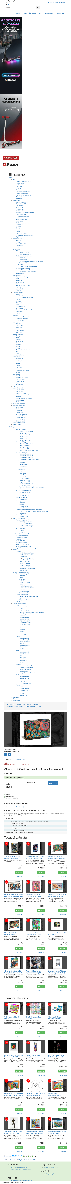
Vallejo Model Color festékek (27, 568)
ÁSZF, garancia (15, 1167)
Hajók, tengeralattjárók (25, 614)
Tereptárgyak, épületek (25, 522)
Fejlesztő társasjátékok (22, 216)
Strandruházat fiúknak (22, 377)
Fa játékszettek (20, 320)
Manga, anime (20, 390)
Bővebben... (20, 876)
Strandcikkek (16, 374)
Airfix (17, 674)
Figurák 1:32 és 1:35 (25, 492)
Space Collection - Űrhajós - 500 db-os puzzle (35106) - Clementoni (35, 857)
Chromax (18, 664)
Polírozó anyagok (24, 591)
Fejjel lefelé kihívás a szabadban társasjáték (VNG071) (55, 1018)
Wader (18, 353)
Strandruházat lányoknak (23, 376)
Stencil (18, 601)
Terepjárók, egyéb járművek (23, 195)
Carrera (18, 343)
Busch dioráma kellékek (25, 523)
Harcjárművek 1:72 (24, 436)
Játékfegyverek (20, 273)
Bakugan (18, 284)
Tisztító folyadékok (24, 593)
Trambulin (18, 299)
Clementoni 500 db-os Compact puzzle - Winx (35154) (33, 895)
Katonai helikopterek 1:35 (26, 454)
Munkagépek (19, 185)
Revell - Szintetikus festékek (27, 553)
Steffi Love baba (20, 409)
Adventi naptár (23, 508)
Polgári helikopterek (24, 485)
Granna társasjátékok (22, 202)
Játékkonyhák (23, 259)
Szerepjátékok (16, 249)
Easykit (21, 633)
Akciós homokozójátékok (26, 297)
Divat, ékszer (19, 264)
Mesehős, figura (17, 275)
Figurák (21, 626)
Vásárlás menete (26, 1169)
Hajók (17, 461)
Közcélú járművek (21, 183)
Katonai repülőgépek (21, 442)
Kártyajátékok (19, 209)
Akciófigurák (19, 391)
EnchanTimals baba (21, 414)
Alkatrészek (19, 198)
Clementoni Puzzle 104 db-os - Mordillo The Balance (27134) (35, 1094)
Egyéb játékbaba (20, 419)
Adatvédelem (23, 1167)
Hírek (39, 13)
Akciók (24, 13)
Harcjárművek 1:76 (24, 438)
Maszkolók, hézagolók (25, 586)
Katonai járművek (21, 430)
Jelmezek (18, 251)
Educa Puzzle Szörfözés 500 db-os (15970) (57, 933)
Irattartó (18, 364)
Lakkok (21, 584)
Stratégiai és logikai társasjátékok (25, 212)
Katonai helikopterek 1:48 (26, 456)
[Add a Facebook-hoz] (5, 754)
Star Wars (22, 502)
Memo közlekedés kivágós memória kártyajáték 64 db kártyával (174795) (34, 1132)
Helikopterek (19, 242)
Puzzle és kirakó (17, 322)
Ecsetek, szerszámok (22, 595)
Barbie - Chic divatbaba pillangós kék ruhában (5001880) (33, 1056)
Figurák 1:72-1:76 (24, 496)
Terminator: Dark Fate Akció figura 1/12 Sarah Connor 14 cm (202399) (13, 1132)
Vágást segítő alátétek (25, 600)
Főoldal (18, 13)
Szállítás (46, 1167)
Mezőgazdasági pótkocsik (23, 192)
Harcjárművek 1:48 (24, 435)
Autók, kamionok (24, 659)
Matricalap (22, 589)
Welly (17, 337)
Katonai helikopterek (21, 452)
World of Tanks (23, 506)
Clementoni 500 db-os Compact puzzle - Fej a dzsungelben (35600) (33, 933)
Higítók (21, 577)
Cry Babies (19, 410)
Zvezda (18, 636)
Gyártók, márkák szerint (19, 603)
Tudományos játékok (21, 233)
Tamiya (18, 685)
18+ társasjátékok (21, 214)
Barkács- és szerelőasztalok (27, 270)
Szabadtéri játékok (18, 292)
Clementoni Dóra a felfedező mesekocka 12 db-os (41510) (13, 1094)
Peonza (18, 313)
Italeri (17, 650)
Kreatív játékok (17, 218)
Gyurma (18, 231)
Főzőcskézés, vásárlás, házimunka (25, 256)
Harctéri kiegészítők (21, 497)
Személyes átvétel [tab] (20, 759)
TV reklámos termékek (19, 403)
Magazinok (22, 532)
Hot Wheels (19, 344)
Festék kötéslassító (24, 582)
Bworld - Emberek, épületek (23, 181)
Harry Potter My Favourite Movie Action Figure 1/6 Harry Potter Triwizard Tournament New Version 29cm (56, 1056)
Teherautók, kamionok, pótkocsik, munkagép (31, 487)
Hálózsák (18, 287)
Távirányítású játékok (18, 238)
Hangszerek (19, 230)
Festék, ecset (19, 358)
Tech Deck (19, 348)
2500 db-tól (19, 332)
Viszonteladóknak (48, 13)
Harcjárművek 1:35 (24, 433)
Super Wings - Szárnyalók (23, 277)
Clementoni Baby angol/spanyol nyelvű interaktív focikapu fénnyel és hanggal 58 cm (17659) (57, 1094)
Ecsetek (21, 598)
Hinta (17, 304)
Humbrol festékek (24, 567)
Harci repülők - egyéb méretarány (28, 450)
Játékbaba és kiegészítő (19, 405)
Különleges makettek (21, 501)
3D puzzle (18, 324)
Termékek (12, 704)
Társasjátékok (16, 200)
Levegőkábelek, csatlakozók (23, 546)
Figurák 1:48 (22, 494)
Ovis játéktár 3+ (20, 205)
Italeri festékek (23, 570)
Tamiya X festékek (24, 562)
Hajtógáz (18, 539)
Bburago (18, 336)
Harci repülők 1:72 (24, 447)
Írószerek (18, 362)
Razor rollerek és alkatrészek (24, 310)
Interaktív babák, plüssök (23, 285)
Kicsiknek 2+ (19, 207)
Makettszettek (23, 607)
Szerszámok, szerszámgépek (27, 271)
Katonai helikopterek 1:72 (26, 457)
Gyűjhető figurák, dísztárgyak (24, 398)
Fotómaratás (19, 515)
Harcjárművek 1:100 (25, 440)
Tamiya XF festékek (24, 563)
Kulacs (18, 372)
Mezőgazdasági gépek (22, 193)
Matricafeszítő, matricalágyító (27, 588)
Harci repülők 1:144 (24, 449)
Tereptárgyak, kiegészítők (23, 520)
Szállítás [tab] (9, 759)
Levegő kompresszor (22, 537)
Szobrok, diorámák (21, 393)
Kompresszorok (23, 671)
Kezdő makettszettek (25, 683)
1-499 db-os (19, 325)
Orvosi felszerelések (25, 254)
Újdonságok (32, 13)
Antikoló (21, 581)
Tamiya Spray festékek (29, 560)
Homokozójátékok (21, 296)
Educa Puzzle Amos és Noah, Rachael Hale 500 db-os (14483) (57, 895)
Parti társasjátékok (21, 211)
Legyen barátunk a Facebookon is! (22, 1180)
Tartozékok (19, 197)
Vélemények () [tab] (20, 807)
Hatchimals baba (20, 416)
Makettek (11, 426)
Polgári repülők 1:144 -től (26, 483)
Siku (17, 351)
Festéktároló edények (22, 542)
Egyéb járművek (20, 341)
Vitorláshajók (22, 466)
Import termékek (17, 424)
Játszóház (19, 294)
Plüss (17, 278)
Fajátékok (15, 315)
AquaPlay (18, 226)
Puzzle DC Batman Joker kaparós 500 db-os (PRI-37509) (34, 972)
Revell (17, 605)
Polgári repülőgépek (24, 621)
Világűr (21, 489)
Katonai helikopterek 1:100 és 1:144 (29, 459)
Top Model (19, 237)
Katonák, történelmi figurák (23, 490)
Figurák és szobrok (18, 388)
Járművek (18, 240)
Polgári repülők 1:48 (24, 480)
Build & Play (22, 634)
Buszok (21, 471)
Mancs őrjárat (20, 355)
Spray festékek (23, 556)
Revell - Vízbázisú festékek (26, 555)
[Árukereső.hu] (17, 1156)
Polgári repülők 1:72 (24, 482)
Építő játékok (19, 228)
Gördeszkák (19, 311)
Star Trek (22, 504)
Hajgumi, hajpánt (20, 379)
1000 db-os (19, 329)
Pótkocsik (18, 188)
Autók (21, 608)
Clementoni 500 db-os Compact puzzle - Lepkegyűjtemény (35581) (12, 933)
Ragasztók (22, 575)
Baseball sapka (20, 400)
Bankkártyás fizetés (16, 1169)
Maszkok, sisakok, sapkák (23, 395)
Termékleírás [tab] (9, 807)
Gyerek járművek (20, 306)
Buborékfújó (19, 303)
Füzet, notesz (19, 360)
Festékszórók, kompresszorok (21, 534)
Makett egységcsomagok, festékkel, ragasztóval (29, 509)
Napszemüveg (20, 381)
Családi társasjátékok (22, 204)
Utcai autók (22, 473)
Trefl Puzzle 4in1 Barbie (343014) (11, 1018)
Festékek (15, 549)
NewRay (18, 346)
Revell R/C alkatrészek (22, 244)
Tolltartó (18, 365)
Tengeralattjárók (23, 464)
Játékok (11, 178)
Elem (17, 247)
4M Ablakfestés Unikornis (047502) (34, 1018)
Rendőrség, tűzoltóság (25, 252)
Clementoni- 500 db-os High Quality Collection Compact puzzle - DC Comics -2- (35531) (13, 972)
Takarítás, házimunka (25, 263)
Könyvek (21, 530)
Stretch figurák (20, 282)
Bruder (14, 179)
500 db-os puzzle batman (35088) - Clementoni (12, 857)
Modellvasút (19, 245)
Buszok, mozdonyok (24, 610)
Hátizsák (18, 369)
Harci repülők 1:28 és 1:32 (26, 443)
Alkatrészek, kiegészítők (22, 544)
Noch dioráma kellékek (25, 527)
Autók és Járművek (18, 334)
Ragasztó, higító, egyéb (22, 574)
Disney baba (19, 412)
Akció (14, 699)
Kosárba (54, 783)
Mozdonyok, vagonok (22, 318)
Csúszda (18, 301)
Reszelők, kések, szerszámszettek (28, 596)
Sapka (17, 383)
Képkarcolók (19, 221)
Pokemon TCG (60, 13)
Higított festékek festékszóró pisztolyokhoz (27, 548)
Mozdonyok (22, 476)
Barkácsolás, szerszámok (23, 268)
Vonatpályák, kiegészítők (23, 317)
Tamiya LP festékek (24, 565)
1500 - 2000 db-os (21, 330)
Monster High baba (21, 417)
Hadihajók (22, 463)
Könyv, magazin (20, 529)
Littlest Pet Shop (20, 289)
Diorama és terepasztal (19, 518)
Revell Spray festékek (29, 558)
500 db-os (19, 327)
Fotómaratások (23, 516)
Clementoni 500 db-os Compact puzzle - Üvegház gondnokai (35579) (56, 857)
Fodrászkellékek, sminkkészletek (28, 266)
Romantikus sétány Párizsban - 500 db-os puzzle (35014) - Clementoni (57, 972)
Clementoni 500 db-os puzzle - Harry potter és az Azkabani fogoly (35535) (13, 895)
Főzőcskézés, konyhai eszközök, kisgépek (31, 261)
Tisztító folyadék (20, 541)
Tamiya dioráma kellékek (26, 525)
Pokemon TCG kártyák (19, 423)
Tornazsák (19, 367)
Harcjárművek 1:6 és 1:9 (26, 431)
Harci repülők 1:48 (24, 445)
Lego (14, 386)
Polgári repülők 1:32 (24, 478)
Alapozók (22, 579)
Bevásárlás (22, 258)
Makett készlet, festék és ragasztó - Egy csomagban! (33, 511)
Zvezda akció (16, 700)
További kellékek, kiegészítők (20, 572)
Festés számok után (21, 219)
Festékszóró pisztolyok (22, 535)
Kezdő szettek (23, 513)
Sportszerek (19, 308)
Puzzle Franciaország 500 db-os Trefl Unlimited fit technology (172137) (57, 1132)
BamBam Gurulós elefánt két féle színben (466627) (13, 1056)
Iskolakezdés (16, 357)
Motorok (21, 475)
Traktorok (18, 190)
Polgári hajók (23, 468)
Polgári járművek (20, 469)
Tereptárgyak (23, 499)
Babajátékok (19, 225)
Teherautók (19, 186)
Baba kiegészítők (20, 421)
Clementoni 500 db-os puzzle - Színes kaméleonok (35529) (24, 706)
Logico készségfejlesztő (22, 370)
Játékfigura (19, 280)
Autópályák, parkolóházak (23, 350)
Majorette (18, 339)
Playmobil (18, 291)
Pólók (17, 402)
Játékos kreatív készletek (23, 223)
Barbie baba (19, 407)
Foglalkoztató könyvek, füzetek (24, 235)
